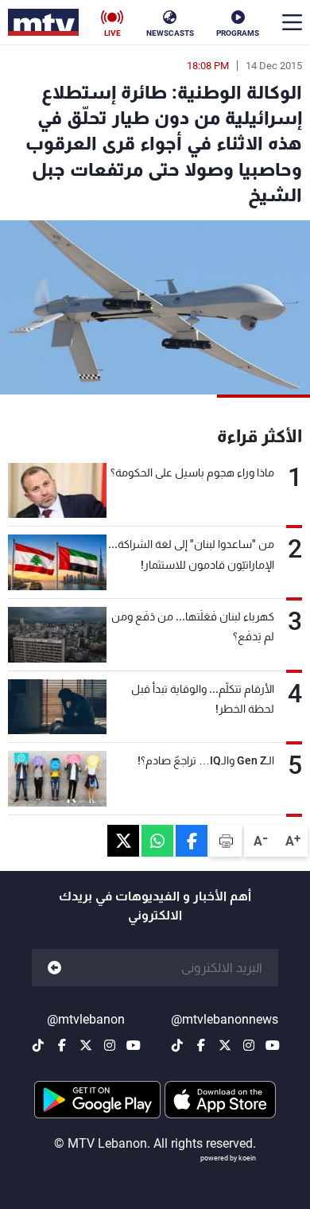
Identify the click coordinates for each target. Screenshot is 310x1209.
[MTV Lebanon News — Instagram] (249, 1045)
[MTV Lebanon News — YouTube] (273, 1045)
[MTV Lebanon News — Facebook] (201, 1045)
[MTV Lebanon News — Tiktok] (177, 1045)
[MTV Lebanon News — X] (225, 1045)
